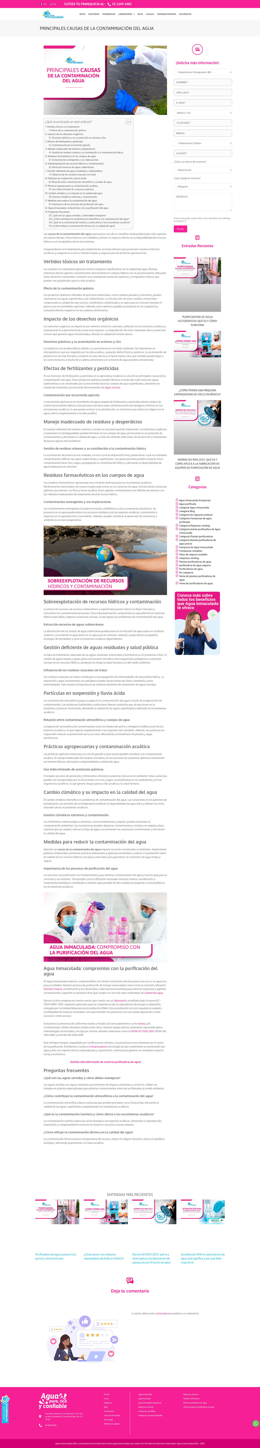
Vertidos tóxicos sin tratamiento (63, 126)
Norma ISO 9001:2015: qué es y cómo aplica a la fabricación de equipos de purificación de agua (197, 463)
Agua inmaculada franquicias (195, 500)
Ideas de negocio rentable (193, 554)
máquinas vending (189, 558)
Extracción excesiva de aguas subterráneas (73, 167)
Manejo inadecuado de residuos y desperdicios (71, 148)
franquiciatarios (98, 1046)
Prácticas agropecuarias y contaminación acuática (73, 185)
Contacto (150, 14)
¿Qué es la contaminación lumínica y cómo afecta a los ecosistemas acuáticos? (91, 222)
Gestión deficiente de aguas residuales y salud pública (75, 170)
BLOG (140, 14)
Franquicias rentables (190, 550)
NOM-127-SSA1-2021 (142, 1031)
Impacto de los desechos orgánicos (66, 134)
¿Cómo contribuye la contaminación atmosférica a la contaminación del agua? (91, 219)
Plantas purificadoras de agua (195, 561)
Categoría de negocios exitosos (196, 514)
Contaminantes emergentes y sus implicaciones (75, 160)
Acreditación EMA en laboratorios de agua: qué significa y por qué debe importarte (203, 1258)
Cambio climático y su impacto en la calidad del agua (75, 193)
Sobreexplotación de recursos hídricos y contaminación (76, 163)
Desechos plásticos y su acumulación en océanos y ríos (79, 137)
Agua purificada (187, 504)
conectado (161, 1313)
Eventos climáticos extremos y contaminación (75, 197)
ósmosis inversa (53, 988)
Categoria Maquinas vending (194, 525)
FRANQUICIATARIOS (166, 14)
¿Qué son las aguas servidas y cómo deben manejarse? (79, 215)
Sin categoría (186, 572)
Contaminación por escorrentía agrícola (71, 145)
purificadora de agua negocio (195, 565)
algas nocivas (112, 387)
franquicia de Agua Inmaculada (196, 547)
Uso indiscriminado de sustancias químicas (73, 189)
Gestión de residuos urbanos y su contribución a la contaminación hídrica (87, 152)
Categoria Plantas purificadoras (196, 536)
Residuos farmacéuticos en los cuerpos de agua (72, 156)
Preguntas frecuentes (59, 211)
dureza (142, 1023)
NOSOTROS (93, 14)
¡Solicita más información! (197, 63)
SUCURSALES (185, 14)
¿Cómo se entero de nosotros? (190, 161)
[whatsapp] (255, 1423)
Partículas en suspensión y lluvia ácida (67, 178)
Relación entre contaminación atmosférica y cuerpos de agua (82, 182)
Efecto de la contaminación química (68, 130)
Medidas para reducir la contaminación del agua (72, 200)
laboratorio (120, 1000)
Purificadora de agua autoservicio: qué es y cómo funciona (197, 321)
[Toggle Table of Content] (127, 122)
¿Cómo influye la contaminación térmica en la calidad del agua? (84, 226)
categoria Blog (187, 511)
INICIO (82, 14)
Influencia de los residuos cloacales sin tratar (74, 174)
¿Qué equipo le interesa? (187, 178)
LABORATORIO (125, 14)
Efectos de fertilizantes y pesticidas (66, 141)
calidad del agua (153, 992)
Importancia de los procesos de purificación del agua (77, 204)
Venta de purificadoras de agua (196, 583)
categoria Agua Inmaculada (194, 507)
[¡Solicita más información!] (197, 49)
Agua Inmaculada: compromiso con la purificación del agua (78, 207)
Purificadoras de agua (191, 568)
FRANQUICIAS (108, 14)
